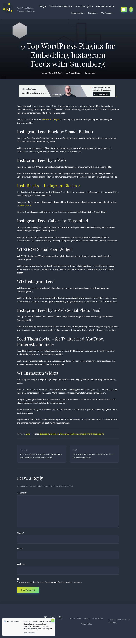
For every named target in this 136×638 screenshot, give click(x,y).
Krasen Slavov (75, 73)
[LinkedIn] (53, 617)
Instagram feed (67, 433)
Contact (86, 618)
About (72, 618)
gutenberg (44, 433)
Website (21, 564)
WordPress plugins (51, 119)
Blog (79, 618)
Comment (22, 492)
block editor (25, 205)
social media (80, 433)
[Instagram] (60, 617)
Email (20, 548)
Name (20, 533)
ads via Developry (30, 632)
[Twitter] (45, 617)
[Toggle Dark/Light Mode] (124, 9)
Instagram (54, 433)
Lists (28, 433)
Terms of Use (97, 618)
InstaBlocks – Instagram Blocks (47, 185)
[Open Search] (131, 9)
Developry (113, 622)
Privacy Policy (86, 624)
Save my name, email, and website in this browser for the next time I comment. (49, 582)
